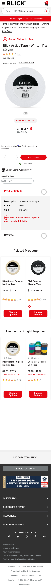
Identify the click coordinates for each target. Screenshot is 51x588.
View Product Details (26, 63)
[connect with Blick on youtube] (44, 538)
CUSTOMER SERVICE (14, 507)
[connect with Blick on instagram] (26, 538)
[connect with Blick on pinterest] (35, 538)
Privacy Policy (8, 545)
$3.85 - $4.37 (34, 371)
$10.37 (22, 129)
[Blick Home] (16, 3)
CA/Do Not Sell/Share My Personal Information (22, 555)
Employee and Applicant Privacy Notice (19, 559)
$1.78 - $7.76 (9, 290)
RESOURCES (9, 515)
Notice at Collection (11, 548)
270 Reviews (8, 58)
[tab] (25, 191)
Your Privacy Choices (11, 552)
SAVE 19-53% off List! (11, 374)
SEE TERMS (38, 19)
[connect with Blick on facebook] (9, 538)
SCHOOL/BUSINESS (13, 524)
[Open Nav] (3, 3)
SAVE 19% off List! (25, 120)
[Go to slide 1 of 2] (25, 113)
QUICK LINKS (10, 498)
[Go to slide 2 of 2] (26, 113)
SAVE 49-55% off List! (36, 374)
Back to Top (24, 468)
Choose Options (12, 313)
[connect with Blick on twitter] (18, 538)
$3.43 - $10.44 (35, 290)
